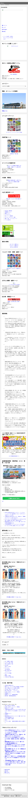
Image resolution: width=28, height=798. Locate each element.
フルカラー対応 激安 (9, 662)
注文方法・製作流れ (8, 210)
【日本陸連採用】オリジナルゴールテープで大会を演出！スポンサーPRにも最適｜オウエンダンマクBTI (15, 377)
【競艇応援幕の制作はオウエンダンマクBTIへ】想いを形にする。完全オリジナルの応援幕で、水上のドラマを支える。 (15, 405)
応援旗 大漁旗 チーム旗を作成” (14, 167)
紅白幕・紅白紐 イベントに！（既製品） (12, 691)
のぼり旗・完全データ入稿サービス (11, 689)
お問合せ (6, 714)
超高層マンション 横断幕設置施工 (11, 694)
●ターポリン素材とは (14, 244)
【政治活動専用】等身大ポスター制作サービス (14, 760)
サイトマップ (7, 773)
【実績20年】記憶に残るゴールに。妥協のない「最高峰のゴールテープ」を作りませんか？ (15, 334)
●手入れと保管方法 (14, 247)
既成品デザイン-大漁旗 (9, 708)
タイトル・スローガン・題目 (10, 217)
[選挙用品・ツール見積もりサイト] (14, 499)
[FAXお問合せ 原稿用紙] (19, 653)
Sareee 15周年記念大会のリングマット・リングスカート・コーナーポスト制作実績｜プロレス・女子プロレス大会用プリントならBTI (15, 320)
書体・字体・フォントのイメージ (11, 218)
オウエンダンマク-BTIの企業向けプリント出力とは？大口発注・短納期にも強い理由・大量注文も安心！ (15, 348)
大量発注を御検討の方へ (9, 685)
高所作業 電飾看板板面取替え (10, 695)
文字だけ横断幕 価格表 (9, 718)
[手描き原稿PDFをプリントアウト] (8, 236)
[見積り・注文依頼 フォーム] (8, 653)
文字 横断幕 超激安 (9, 661)
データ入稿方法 (8, 219)
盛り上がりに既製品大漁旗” (14, 181)
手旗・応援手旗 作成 (9, 663)
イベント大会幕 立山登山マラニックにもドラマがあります (8, 38)
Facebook (7, 772)
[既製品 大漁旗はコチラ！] (14, 180)
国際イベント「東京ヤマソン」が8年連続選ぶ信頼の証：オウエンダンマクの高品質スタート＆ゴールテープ (15, 419)
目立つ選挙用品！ (14, 74)
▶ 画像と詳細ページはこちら (14, 597)
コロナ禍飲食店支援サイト (14, 456)
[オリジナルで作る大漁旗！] (14, 165)
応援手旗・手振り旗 (14, 153)
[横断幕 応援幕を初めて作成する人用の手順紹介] (8, 230)
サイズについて (8, 214)
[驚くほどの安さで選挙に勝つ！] (14, 72)
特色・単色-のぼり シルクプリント (12, 690)
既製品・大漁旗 (8, 675)
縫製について (7, 213)
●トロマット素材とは (14, 245)
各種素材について (8, 693)
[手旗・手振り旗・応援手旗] (14, 152)
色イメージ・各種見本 (9, 215)
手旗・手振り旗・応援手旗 (10, 705)
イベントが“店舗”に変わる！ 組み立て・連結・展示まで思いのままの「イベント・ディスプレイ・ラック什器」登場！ (15, 763)
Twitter (7, 770)
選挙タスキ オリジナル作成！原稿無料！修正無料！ (14, 686)
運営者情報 (7, 769)
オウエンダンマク (11, 727)
